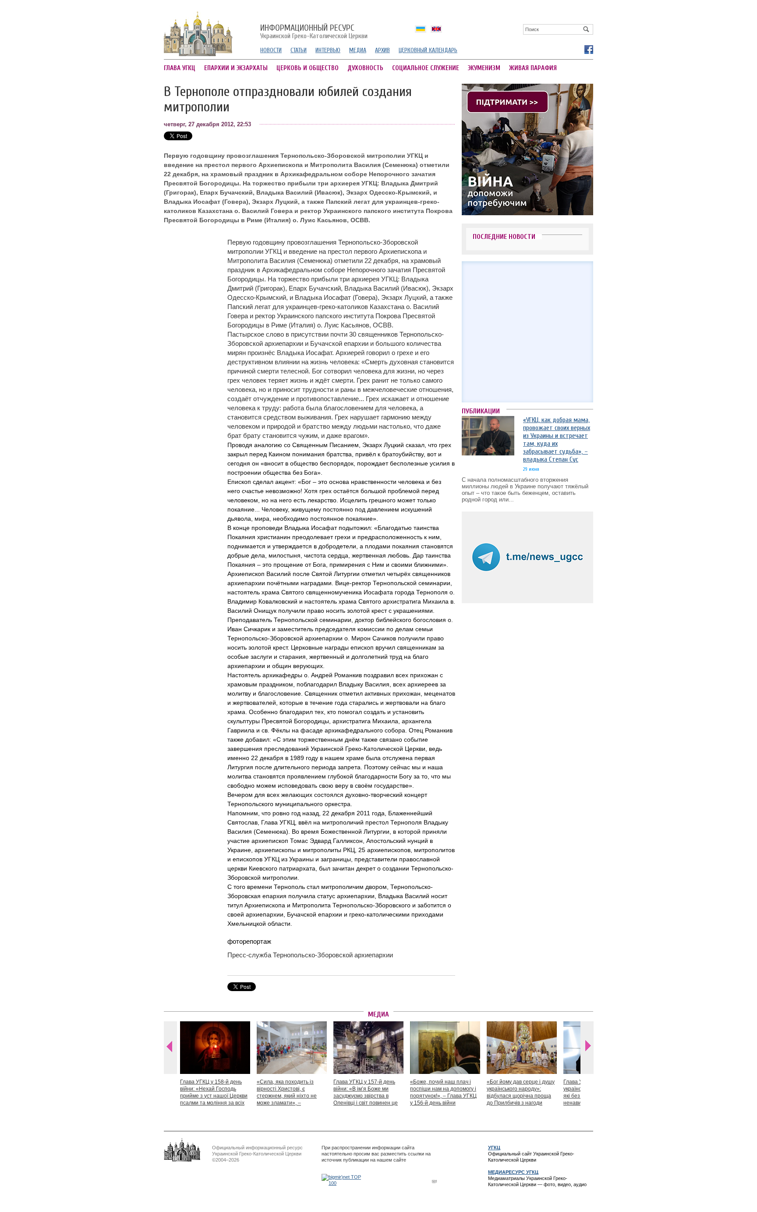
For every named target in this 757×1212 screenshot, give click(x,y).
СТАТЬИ (298, 50)
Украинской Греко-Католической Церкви (314, 32)
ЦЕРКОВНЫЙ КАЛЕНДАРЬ (428, 50)
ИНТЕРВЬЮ (327, 50)
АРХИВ (382, 50)
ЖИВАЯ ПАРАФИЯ (533, 68)
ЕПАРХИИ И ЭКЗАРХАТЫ (236, 68)
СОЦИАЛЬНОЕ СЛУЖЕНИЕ (425, 68)
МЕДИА (357, 50)
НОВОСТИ (271, 50)
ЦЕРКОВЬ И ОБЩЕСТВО (307, 68)
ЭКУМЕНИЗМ (484, 68)
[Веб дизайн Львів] (435, 1181)
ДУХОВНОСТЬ (365, 68)
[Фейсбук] (588, 49)
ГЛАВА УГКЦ (179, 68)
